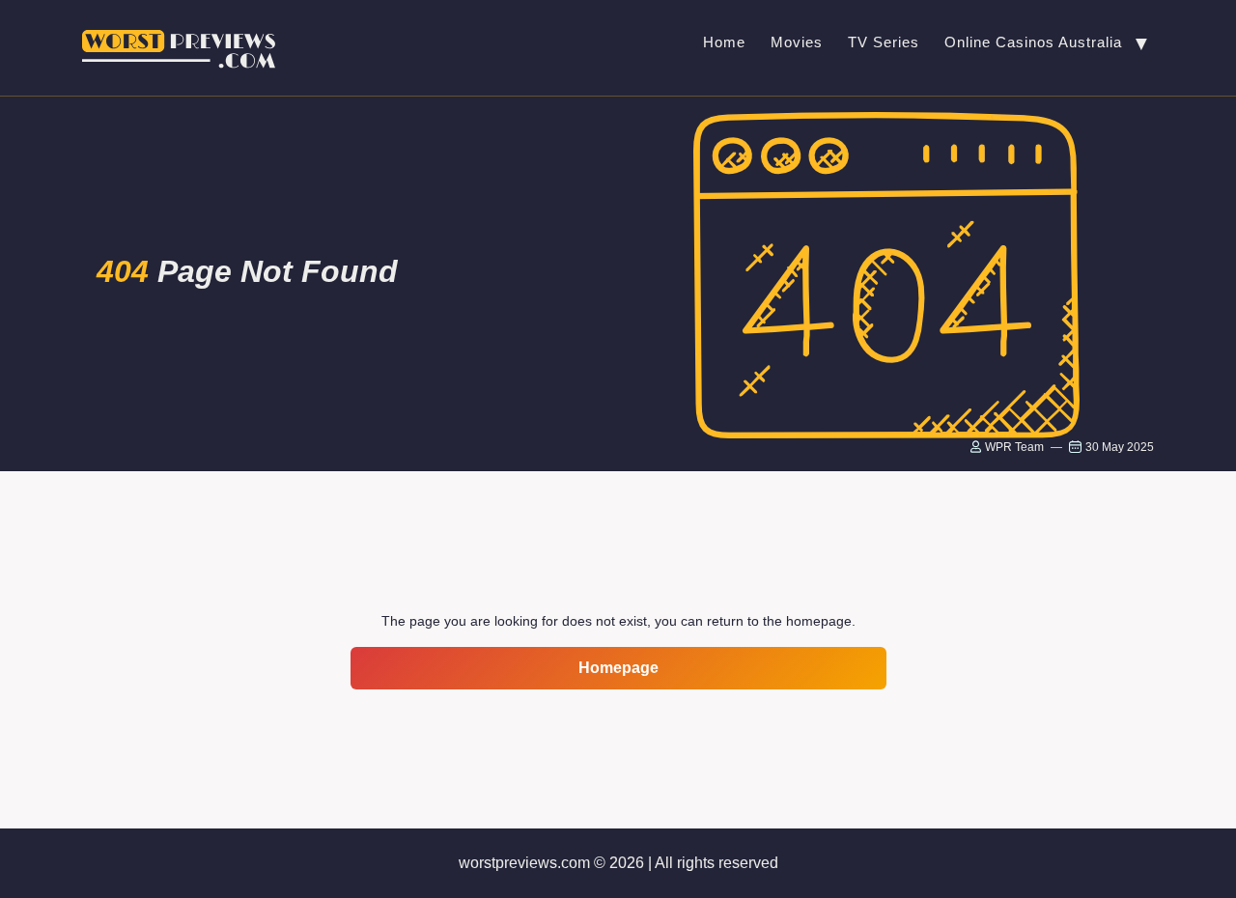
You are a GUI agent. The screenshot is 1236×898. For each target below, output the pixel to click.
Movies (797, 42)
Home (724, 42)
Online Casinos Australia (1033, 42)
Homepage (618, 667)
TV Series (883, 42)
